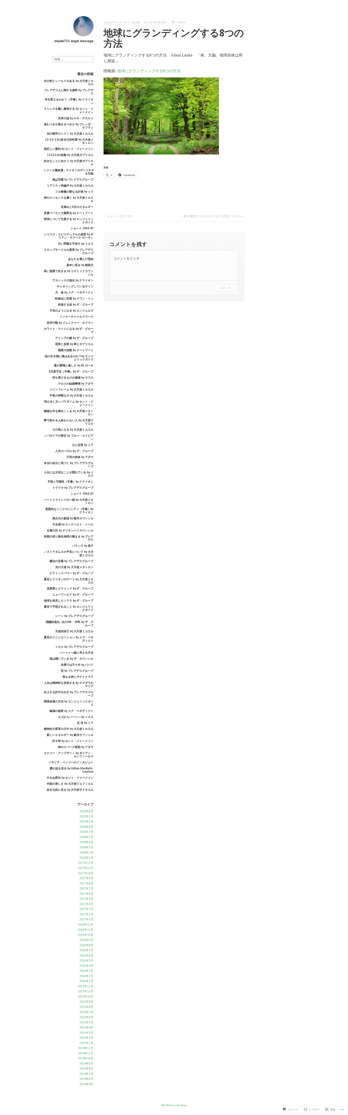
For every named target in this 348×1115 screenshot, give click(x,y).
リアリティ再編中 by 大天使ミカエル (70, 185)
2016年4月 (86, 966)
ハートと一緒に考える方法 (76, 652)
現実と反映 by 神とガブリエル (74, 344)
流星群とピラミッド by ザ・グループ (70, 588)
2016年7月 (86, 950)
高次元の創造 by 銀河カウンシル (72, 518)
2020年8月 (86, 811)
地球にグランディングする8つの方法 (148, 70)
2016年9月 (86, 940)
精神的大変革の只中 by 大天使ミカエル (68, 729)
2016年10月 (85, 935)
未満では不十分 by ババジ (77, 664)
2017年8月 (86, 883)
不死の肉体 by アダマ (79, 457)
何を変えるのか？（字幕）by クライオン (69, 100)
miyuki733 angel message (73, 41)
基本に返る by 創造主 (79, 265)
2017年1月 (86, 919)
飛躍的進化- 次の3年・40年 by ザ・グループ (69, 623)
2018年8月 (86, 827)
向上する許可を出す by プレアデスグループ (68, 693)
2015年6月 (86, 1017)
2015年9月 (86, 1001)
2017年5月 (86, 899)
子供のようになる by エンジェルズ (71, 310)
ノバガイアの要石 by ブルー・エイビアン (68, 437)
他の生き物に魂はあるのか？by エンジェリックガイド (69, 357)
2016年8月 (86, 945)
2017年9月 (86, 878)
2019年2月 (86, 821)
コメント (225, 287)
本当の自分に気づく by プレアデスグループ (68, 464)
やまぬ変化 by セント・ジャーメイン (70, 777)
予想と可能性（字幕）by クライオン (70, 481)
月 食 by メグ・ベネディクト (74, 292)
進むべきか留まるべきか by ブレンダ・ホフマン (68, 125)
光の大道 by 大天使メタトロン (74, 567)
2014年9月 (86, 1063)
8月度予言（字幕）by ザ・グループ (71, 371)
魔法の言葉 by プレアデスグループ (71, 561)
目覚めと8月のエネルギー (77, 207)
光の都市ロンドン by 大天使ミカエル (70, 133)
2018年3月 (86, 847)
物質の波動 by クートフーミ (75, 350)
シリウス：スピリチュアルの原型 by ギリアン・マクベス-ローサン (68, 235)
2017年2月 (86, 914)
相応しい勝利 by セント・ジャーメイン (68, 149)
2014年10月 (85, 1058)
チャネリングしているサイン (75, 286)
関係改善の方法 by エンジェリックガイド (68, 702)
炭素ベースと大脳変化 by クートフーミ (68, 213)
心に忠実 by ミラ (82, 445)
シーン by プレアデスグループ (74, 616)
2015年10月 (85, 996)
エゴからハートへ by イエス (75, 717)
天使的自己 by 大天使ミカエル (74, 631)
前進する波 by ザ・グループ (75, 304)
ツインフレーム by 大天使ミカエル (71, 389)
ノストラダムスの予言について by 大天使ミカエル (68, 553)
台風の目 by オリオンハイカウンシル (70, 530)
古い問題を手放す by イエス (75, 243)
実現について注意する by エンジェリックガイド (68, 220)
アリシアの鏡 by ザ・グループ (74, 338)
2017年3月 (86, 909)
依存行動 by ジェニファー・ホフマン (70, 322)
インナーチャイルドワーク (76, 316)
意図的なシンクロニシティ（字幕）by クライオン (69, 510)
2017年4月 (86, 904)
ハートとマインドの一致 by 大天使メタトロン (68, 501)
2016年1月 (86, 981)
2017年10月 (85, 873)
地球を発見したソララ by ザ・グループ (68, 600)
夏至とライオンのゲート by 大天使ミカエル (68, 580)
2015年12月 (85, 986)
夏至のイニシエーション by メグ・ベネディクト (68, 638)
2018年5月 (86, 837)
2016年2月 (86, 976)
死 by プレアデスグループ (77, 671)
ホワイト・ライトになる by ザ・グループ (68, 330)
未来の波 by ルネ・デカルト (75, 118)
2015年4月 (86, 1027)
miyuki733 (110, 22)
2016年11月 (85, 929)
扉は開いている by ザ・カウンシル (71, 658)
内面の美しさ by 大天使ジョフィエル (70, 783)
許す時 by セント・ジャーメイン (72, 741)
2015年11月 (85, 991)
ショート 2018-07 (81, 228)
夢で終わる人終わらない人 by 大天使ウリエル (68, 421)
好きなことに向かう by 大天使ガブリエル (68, 162)
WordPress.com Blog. (174, 1105)
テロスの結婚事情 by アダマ (75, 383)
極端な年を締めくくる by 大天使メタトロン (68, 412)
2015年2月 (86, 1038)
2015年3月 (86, 1033)
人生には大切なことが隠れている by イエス (68, 473)
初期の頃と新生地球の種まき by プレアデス (68, 537)
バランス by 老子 (82, 546)
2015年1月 (86, 1043)
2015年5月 (86, 1022)
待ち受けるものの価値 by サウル (72, 377)
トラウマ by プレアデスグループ (72, 487)
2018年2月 (86, 852)
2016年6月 (86, 955)
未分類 (136, 22)
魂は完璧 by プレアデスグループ (72, 179)
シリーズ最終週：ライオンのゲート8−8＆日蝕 (68, 171)
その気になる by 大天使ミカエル (72, 429)
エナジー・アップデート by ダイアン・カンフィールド (68, 754)
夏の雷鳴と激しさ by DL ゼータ (73, 365)
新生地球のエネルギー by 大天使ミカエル (212, 216)
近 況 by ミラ (85, 723)
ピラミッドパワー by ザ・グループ (71, 573)
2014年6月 (86, 1079)
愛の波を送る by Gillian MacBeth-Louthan (71, 769)
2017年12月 (85, 863)
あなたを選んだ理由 (80, 259)
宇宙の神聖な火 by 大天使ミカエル (71, 395)
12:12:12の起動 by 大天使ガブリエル (70, 155)
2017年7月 (86, 888)
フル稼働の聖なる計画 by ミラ (74, 191)
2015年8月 (86, 1007)
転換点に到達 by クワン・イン (74, 298)
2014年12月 (85, 1048)
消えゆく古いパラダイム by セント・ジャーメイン (68, 403)
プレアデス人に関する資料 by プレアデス (68, 91)
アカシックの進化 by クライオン (72, 280)
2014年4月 (86, 1084)
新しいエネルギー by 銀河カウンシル (70, 735)
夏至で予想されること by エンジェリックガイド (68, 608)
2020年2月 (86, 816)
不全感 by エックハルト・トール (72, 524)
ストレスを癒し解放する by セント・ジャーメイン (68, 110)
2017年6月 (86, 894)
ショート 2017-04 (118, 216)
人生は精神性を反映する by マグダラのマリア (68, 684)
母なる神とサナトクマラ (77, 677)
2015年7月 (86, 1012)
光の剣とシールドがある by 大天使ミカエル (68, 82)
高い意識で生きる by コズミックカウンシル (68, 272)
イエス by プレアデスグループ (74, 647)
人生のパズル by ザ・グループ (74, 451)
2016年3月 (86, 971)
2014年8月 (86, 1068)
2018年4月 (86, 842)
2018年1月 (86, 857)
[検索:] (72, 59)
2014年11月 (85, 1053)
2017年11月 (85, 868)
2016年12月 (85, 924)
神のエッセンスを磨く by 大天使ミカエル (68, 199)
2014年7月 (86, 1074)
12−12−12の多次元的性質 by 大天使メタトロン (69, 141)
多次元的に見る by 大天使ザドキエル (70, 790)
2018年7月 (86, 832)
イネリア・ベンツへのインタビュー (70, 762)
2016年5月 (86, 960)
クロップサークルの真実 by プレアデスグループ (68, 251)
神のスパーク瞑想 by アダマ (75, 747)
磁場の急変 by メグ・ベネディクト (71, 711)
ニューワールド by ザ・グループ (72, 594)
